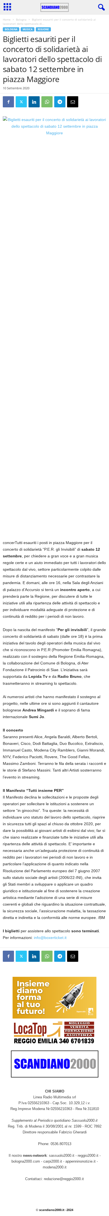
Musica (27, 29)
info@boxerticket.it (50, 937)
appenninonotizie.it (80, 1161)
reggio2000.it (88, 1155)
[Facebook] (8, 101)
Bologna (21, 19)
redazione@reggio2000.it (64, 1179)
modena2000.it (55, 1167)
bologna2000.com (25, 1161)
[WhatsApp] (47, 101)
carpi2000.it (52, 1161)
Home (7, 19)
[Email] (72, 101)
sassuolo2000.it (61, 1155)
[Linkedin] (34, 101)
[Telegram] (59, 101)
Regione (43, 29)
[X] (21, 101)
